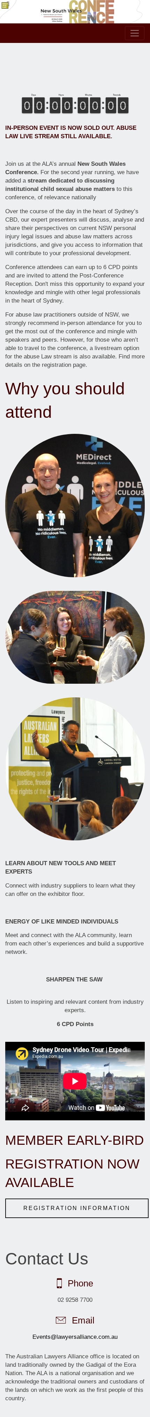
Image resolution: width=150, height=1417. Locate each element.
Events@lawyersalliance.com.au (75, 1337)
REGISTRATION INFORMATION (76, 1208)
